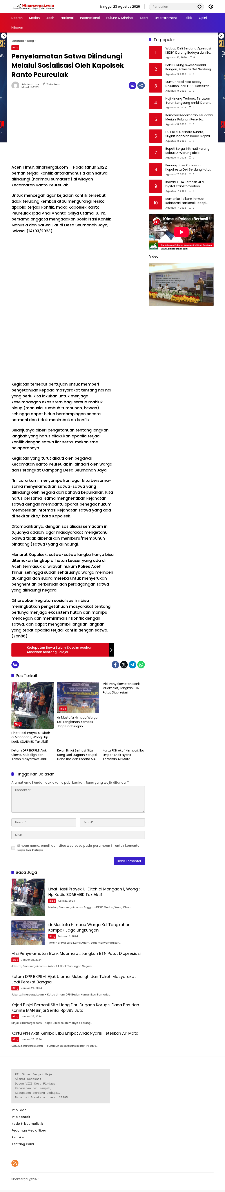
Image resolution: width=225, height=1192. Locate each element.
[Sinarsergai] (33, 6)
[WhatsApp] (141, 664)
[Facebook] (115, 664)
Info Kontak (20, 1117)
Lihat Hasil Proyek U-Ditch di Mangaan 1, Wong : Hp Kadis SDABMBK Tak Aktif (30, 737)
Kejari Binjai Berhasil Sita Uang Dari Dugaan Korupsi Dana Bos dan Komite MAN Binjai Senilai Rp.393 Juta (77, 754)
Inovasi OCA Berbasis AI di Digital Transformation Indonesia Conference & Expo (188, 184)
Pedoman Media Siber (28, 1130)
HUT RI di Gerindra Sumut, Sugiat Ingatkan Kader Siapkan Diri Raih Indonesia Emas (188, 134)
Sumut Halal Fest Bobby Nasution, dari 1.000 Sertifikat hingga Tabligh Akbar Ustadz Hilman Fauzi (187, 84)
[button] (199, 6)
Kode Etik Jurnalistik (27, 1123)
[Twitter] (124, 664)
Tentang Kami (22, 1144)
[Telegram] (132, 664)
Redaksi (17, 1137)
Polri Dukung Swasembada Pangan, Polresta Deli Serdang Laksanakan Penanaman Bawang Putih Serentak (188, 67)
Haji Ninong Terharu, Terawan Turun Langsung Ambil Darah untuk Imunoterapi (187, 100)
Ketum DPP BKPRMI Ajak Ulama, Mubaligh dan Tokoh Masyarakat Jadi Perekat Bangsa (29, 754)
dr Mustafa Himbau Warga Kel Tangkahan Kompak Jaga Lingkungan (77, 721)
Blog (15, 47)
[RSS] (14, 1163)
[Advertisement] (62, 129)
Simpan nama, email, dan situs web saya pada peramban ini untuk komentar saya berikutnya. (79, 847)
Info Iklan (18, 1110)
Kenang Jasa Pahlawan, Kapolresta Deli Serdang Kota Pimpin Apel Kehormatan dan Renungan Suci (187, 167)
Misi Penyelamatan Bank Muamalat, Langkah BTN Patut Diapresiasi (121, 688)
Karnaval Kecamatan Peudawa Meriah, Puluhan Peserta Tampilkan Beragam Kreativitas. (189, 117)
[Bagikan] (141, 85)
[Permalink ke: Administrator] (16, 85)
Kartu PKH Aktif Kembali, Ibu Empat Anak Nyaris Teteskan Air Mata (123, 754)
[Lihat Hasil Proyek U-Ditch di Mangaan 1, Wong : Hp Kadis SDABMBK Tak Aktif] (32, 705)
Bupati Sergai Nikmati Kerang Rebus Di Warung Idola (187, 151)
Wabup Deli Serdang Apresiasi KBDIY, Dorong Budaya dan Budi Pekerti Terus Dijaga (189, 50)
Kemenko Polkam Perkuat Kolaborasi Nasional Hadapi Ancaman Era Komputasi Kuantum (185, 201)
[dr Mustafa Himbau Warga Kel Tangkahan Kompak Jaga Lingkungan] (78, 697)
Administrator (30, 84)
